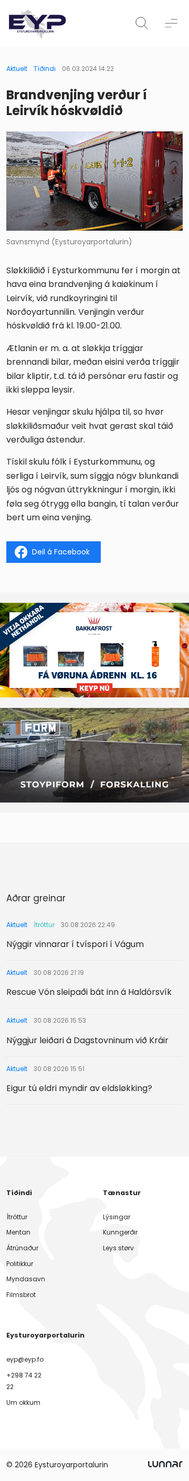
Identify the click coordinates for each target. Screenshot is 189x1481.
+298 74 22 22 (23, 1381)
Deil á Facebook (61, 552)
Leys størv (118, 1247)
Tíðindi (45, 68)
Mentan (18, 1232)
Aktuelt (16, 68)
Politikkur (19, 1263)
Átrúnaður (22, 1247)
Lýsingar (116, 1216)
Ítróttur (16, 1216)
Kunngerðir (120, 1232)
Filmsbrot (21, 1294)
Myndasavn (25, 1278)
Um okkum (23, 1402)
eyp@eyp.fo (25, 1359)
